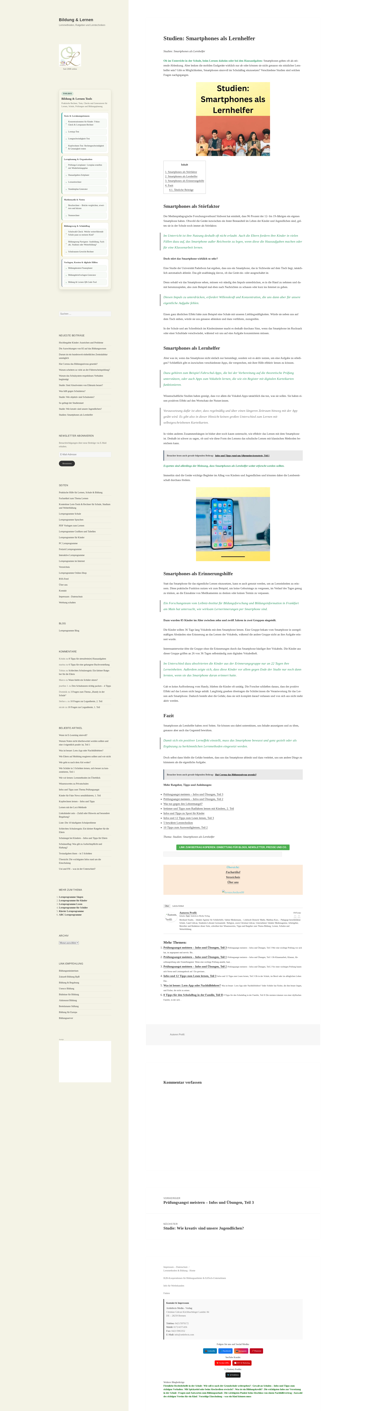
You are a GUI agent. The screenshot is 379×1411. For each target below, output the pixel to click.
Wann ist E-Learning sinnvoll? (73, 735)
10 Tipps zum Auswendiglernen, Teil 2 (185, 827)
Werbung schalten (67, 602)
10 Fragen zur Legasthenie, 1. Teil (84, 707)
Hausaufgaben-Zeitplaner (78, 175)
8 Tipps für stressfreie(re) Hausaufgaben (87, 658)
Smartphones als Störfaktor (181, 171)
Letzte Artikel (178, 906)
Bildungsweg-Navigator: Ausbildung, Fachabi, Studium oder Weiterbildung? (86, 243)
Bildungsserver (66, 1018)
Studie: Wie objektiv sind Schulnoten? (76, 397)
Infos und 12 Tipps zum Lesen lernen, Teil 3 (188, 818)
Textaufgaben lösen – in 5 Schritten (75, 853)
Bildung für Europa (68, 1012)
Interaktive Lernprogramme (72, 555)
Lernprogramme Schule (70, 513)
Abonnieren (67, 463)
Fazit (169, 185)
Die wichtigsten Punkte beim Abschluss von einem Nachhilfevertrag (258, 1393)
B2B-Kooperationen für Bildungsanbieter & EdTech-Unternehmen (194, 1278)
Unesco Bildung (66, 988)
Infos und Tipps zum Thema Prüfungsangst (79, 789)
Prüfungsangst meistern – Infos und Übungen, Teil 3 (193, 794)
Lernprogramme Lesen (70, 904)
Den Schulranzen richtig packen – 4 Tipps (91, 686)
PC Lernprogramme (68, 543)
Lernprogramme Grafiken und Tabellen (77, 531)
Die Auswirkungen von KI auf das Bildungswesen (82, 348)
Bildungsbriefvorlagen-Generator (82, 275)
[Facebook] (295, 916)
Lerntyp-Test (73, 132)
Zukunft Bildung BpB (69, 976)
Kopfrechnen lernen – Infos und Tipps (77, 801)
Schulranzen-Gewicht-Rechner (81, 252)
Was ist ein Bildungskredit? (248, 1389)
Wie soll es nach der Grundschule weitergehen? (227, 1386)
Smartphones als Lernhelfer (181, 176)
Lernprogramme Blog (69, 630)
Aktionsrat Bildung (68, 1000)
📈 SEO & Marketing (242, 1363)
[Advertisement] (85, 1061)
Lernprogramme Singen (71, 897)
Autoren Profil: (188, 912)
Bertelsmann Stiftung (69, 1006)
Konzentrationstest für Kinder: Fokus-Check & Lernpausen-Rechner (84, 123)
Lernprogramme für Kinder (71, 537)
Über (167, 906)
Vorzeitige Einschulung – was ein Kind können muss (225, 1396)
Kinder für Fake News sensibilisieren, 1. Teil (80, 795)
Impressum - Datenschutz (71, 596)
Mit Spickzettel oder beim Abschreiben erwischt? (208, 1389)
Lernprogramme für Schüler (73, 907)
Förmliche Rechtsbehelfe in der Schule (182, 1386)
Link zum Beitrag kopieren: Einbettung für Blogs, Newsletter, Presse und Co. (233, 847)
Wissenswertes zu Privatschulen (74, 783)
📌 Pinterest (256, 1351)
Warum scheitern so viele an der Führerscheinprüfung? (84, 370)
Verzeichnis (64, 567)
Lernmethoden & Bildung (175, 1270)
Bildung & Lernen (76, 20)
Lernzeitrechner (74, 182)
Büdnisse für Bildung (69, 994)
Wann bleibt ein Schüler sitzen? (83, 680)
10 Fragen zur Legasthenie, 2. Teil (86, 701)
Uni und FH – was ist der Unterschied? (77, 869)
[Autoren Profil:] (171, 917)
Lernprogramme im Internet (72, 561)
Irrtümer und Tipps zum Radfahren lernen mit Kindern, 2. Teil (198, 808)
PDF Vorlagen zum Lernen (71, 525)
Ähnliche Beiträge (181, 189)
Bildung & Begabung (69, 982)
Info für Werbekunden (173, 1285)
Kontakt (62, 590)
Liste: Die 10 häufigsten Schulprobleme (77, 822)
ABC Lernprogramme (70, 914)
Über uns (63, 584)
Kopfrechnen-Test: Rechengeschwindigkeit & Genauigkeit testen (86, 147)
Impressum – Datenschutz (175, 1267)
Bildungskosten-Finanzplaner (80, 268)
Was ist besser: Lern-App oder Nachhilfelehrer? (81, 750)
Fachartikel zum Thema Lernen (73, 498)
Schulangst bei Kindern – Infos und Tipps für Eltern (83, 838)
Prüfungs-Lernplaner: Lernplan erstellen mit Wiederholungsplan (85, 166)
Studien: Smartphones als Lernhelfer (76, 415)
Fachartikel (233, 872)
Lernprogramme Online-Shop (73, 573)
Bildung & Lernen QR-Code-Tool (82, 282)
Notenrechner (74, 215)
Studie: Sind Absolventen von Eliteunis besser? (81, 385)
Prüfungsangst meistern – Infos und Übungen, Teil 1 (195, 957)
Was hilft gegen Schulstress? (72, 391)
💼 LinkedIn (210, 1351)
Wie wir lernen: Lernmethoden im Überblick (79, 777)
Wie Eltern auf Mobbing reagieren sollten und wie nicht (85, 756)
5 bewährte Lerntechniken (178, 822)
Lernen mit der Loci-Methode (73, 807)
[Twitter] (299, 916)
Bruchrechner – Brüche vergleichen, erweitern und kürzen (86, 206)
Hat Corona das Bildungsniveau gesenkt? (78, 364)
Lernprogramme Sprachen (71, 519)
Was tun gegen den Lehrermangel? (183, 803)
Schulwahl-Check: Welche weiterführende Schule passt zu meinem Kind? (85, 233)
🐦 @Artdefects (233, 1375)
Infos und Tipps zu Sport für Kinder (183, 813)
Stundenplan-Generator (78, 189)
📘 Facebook (225, 1351)
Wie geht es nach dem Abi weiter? (75, 762)
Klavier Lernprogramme (71, 911)
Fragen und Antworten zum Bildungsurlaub (200, 1393)
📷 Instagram (241, 1351)
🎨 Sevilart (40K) (222, 1363)
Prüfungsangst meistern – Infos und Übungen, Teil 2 (193, 799)
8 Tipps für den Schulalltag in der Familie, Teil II (193, 994)
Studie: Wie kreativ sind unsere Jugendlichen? (80, 409)
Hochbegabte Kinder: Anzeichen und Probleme (81, 342)
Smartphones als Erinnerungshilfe (184, 180)
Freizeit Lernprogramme (70, 549)
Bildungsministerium (68, 971)
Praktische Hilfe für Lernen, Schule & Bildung (80, 492)
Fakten (166, 1293)
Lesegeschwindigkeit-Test (79, 139)
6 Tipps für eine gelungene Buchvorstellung (89, 664)
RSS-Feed (64, 579)
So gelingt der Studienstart (71, 403)
